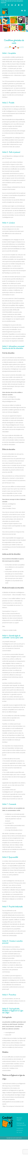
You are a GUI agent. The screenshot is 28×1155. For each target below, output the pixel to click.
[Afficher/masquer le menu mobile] (25, 10)
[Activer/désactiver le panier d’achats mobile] (22, 10)
